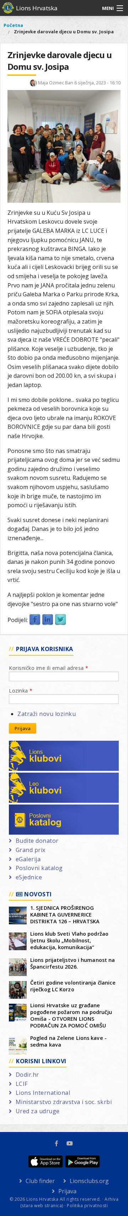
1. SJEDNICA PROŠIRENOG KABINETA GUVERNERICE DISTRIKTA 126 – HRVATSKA (65, 914)
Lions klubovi (35, 745)
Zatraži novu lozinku (46, 714)
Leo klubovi (32, 777)
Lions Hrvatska (37, 8)
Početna (13, 25)
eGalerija (28, 859)
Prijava (23, 728)
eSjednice (29, 877)
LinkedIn (47, 620)
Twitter (60, 620)
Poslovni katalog (39, 809)
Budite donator (37, 841)
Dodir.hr (27, 1074)
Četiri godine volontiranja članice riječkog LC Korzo (73, 986)
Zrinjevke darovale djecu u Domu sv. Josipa (64, 31)
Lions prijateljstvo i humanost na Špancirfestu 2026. (72, 963)
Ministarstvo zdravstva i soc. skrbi (64, 1102)
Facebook (35, 620)
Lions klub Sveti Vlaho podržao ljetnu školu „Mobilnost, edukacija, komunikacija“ (69, 940)
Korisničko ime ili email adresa (49, 668)
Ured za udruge (38, 1111)
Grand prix (31, 850)
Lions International (43, 1093)
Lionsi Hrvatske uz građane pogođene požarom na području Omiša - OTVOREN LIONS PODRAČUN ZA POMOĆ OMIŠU (71, 1015)
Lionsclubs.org (89, 1181)
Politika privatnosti (87, 1206)
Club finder (40, 1181)
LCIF (22, 1084)
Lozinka (21, 690)
